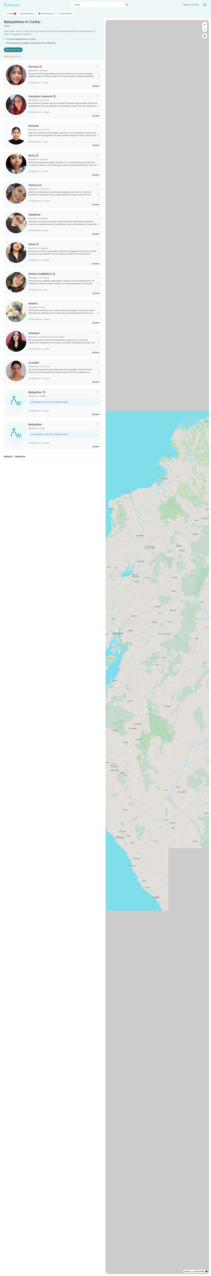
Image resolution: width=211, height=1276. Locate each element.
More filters (66, 13)
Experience (28, 13)
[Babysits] (12, 5)
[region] (157, 647)
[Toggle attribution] (206, 1271)
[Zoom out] (204, 29)
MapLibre (188, 1271)
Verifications (47, 13)
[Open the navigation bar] (204, 4)
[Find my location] (204, 36)
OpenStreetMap (199, 1271)
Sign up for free (13, 50)
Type (11, 13)
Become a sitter (191, 5)
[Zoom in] (204, 24)
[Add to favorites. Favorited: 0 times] (97, 67)
